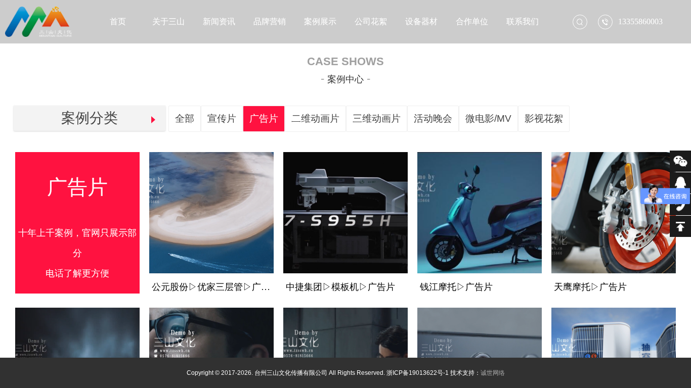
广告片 (263, 118)
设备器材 (421, 21)
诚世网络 (493, 372)
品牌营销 (269, 21)
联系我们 (522, 21)
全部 (184, 118)
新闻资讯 (219, 21)
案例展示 (320, 21)
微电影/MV (488, 118)
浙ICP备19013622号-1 (417, 372)
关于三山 (168, 21)
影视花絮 (544, 118)
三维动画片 (377, 118)
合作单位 (472, 21)
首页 (118, 21)
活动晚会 (433, 118)
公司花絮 (371, 21)
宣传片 (221, 118)
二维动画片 (315, 118)
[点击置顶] (680, 226)
